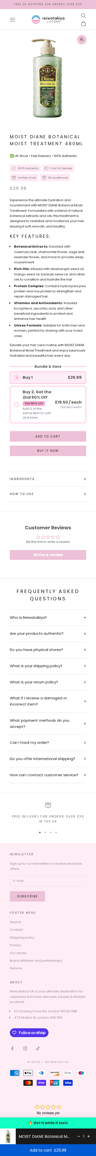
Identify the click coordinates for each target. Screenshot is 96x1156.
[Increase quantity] (88, 1136)
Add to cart (47, 436)
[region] (48, 813)
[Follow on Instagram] (25, 1048)
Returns (16, 968)
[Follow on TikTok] (37, 1048)
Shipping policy (22, 937)
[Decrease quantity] (78, 1136)
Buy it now (48, 451)
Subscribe (27, 896)
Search (15, 922)
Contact (16, 929)
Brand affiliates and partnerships (36, 960)
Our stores (18, 953)
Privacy (15, 945)
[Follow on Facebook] (12, 1048)
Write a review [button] (48, 555)
